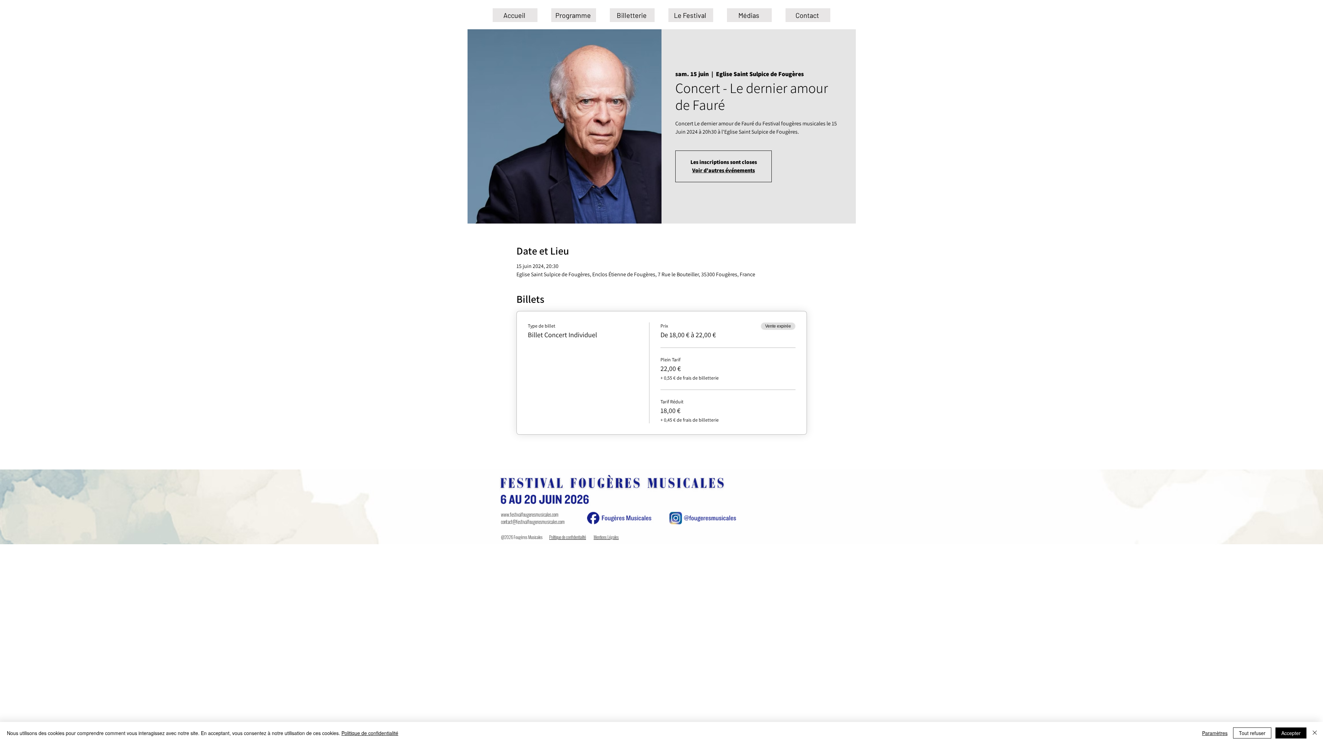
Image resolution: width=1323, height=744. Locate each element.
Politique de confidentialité (369, 733)
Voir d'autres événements (723, 170)
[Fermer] (1315, 732)
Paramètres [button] (1215, 733)
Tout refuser (1252, 733)
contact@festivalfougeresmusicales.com (533, 521)
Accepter (1291, 733)
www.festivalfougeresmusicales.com (529, 514)
